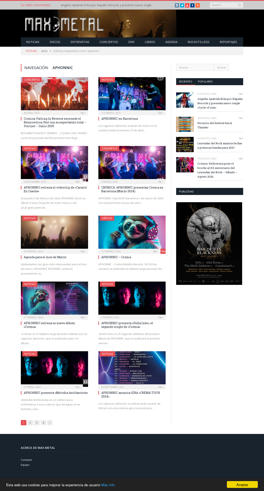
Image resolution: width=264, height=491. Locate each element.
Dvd (131, 42)
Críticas (107, 218)
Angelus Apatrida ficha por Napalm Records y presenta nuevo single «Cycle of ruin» (220, 103)
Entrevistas (80, 42)
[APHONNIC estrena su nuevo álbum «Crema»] (54, 299)
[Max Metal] (65, 23)
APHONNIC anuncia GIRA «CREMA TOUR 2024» (130, 394)
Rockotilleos (198, 42)
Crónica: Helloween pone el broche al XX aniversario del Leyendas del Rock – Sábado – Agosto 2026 (217, 170)
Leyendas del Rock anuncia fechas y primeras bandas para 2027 (219, 145)
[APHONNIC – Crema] (132, 233)
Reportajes (228, 42)
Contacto (26, 460)
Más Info (108, 484)
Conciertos (109, 42)
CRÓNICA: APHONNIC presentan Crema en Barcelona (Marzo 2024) (132, 189)
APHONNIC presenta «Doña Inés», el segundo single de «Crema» (127, 325)
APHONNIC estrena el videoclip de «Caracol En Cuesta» (55, 189)
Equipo (25, 465)
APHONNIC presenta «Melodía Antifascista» (56, 393)
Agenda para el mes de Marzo (45, 257)
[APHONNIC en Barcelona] (132, 95)
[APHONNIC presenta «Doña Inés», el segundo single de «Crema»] (132, 299)
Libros (150, 42)
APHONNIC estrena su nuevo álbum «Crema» (49, 325)
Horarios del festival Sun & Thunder (84, 5)
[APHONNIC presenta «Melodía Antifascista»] (54, 369)
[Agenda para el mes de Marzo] (54, 233)
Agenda (171, 42)
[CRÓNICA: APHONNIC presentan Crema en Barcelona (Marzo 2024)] (132, 164)
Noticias (32, 42)
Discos (55, 42)
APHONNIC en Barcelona (119, 119)
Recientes (185, 81)
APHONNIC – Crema (116, 257)
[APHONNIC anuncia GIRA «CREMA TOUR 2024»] (132, 369)
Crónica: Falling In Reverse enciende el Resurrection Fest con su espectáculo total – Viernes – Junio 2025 (55, 122)
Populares (205, 81)
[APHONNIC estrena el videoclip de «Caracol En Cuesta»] (54, 164)
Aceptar (242, 484)
